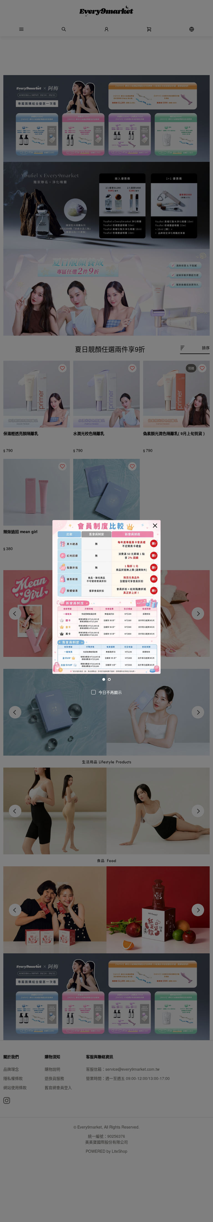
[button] (155, 525)
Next (154, 598)
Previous (58, 598)
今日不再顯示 (110, 692)
